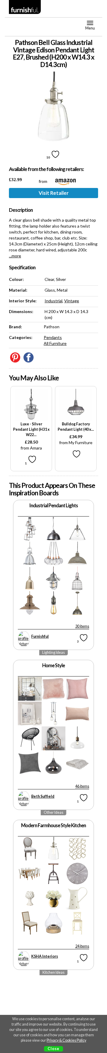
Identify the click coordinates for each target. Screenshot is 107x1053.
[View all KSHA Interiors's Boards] (24, 959)
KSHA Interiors (44, 956)
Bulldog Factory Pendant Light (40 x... (76, 427)
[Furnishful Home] (25, 7)
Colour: (16, 279)
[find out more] (31, 405)
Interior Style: (23, 300)
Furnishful (40, 636)
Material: (18, 290)
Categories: (20, 337)
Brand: (15, 326)
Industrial (53, 300)
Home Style (53, 665)
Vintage (71, 300)
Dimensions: (21, 311)
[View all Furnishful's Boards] (24, 639)
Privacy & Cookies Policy (66, 1040)
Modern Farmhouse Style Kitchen (53, 825)
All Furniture (55, 343)
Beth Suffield (42, 796)
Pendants (53, 337)
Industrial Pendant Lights (53, 505)
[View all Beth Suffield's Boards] (24, 799)
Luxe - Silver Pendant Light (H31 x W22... (31, 429)
